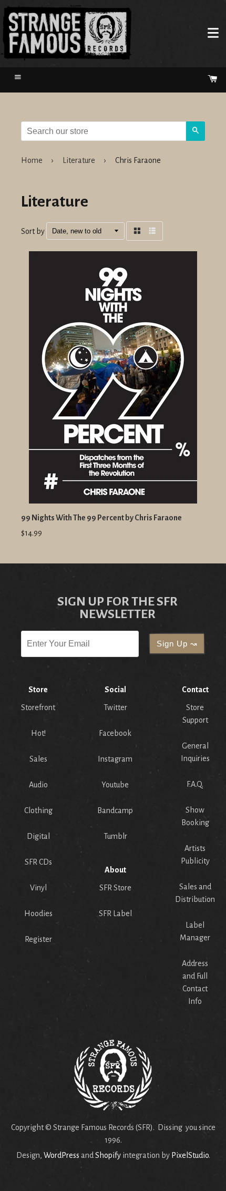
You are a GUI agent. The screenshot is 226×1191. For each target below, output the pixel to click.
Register (38, 939)
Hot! (38, 733)
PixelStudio (190, 1155)
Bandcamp (115, 810)
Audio (38, 785)
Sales (38, 759)
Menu (213, 32)
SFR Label (115, 913)
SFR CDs (38, 862)
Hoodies (38, 913)
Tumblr (115, 836)
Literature (79, 160)
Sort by (33, 231)
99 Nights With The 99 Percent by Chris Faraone (101, 518)
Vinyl (38, 888)
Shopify (108, 1155)
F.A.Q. (195, 784)
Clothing (38, 810)
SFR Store (115, 888)
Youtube (115, 785)
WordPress (61, 1155)
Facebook (115, 733)
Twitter (115, 707)
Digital (38, 836)
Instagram (115, 759)
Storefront (38, 707)
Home (66, 32)
